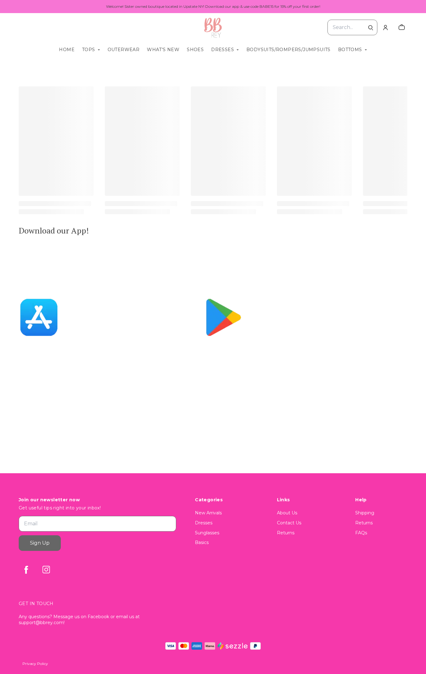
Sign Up (40, 543)
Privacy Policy (35, 663)
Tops (88, 49)
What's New (163, 49)
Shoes (195, 49)
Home (67, 49)
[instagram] (46, 569)
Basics (202, 542)
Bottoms (350, 49)
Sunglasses (207, 533)
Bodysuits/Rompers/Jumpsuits (288, 49)
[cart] (401, 27)
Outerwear (124, 49)
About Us (287, 513)
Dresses (222, 49)
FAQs (361, 533)
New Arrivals (208, 513)
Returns (285, 533)
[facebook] (26, 569)
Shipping (364, 513)
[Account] (385, 27)
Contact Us (289, 523)
